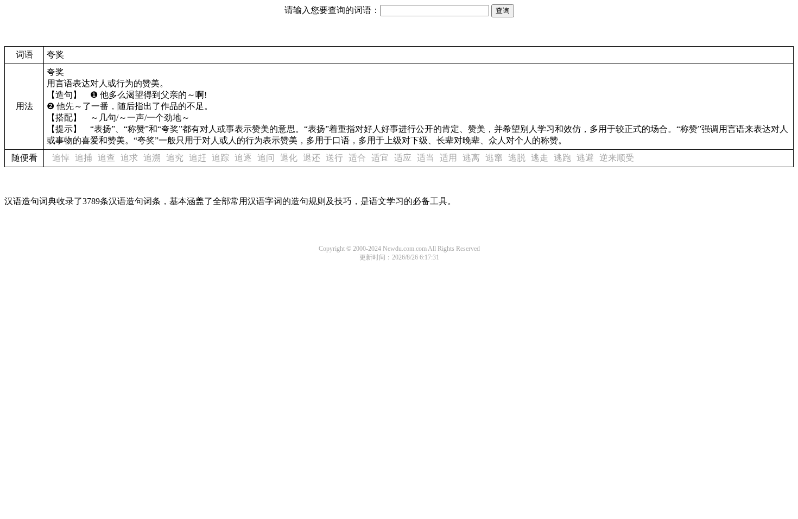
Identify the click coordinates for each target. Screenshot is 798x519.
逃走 (539, 157)
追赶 (197, 157)
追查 (106, 157)
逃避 (585, 157)
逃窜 (494, 157)
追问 (266, 157)
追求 (129, 157)
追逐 (243, 157)
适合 (357, 157)
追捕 (83, 157)
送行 (334, 157)
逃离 (471, 157)
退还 (311, 157)
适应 (402, 157)
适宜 (380, 157)
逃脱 (516, 157)
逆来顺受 (616, 157)
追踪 (220, 157)
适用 (448, 157)
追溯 (152, 157)
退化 (288, 157)
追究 (174, 157)
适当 (425, 157)
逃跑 (562, 157)
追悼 (60, 157)
